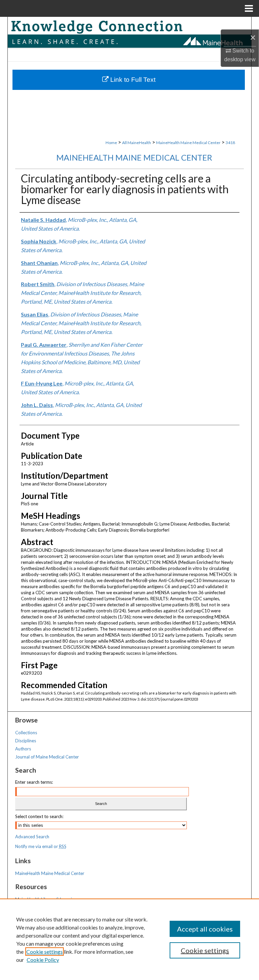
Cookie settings (44, 951)
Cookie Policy (43, 959)
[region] (129, 939)
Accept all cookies (205, 929)
